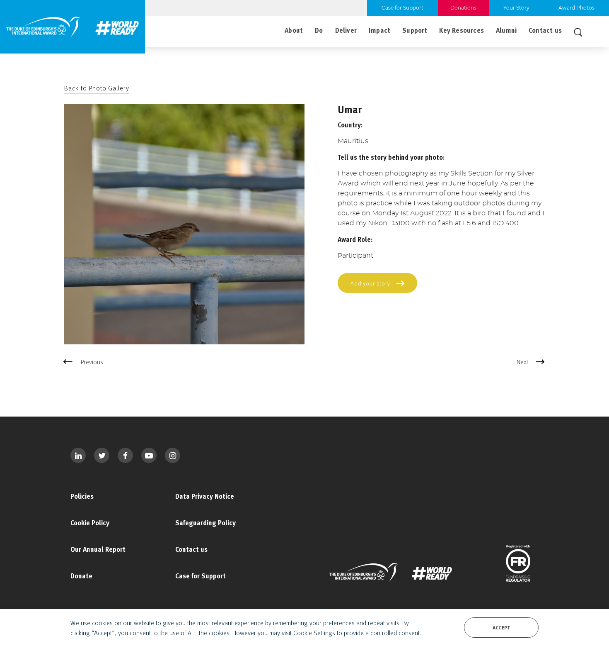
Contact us (545, 30)
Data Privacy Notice (204, 496)
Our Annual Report (98, 549)
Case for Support (200, 576)
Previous (92, 362)
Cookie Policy (89, 523)
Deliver (346, 30)
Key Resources (461, 30)
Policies (82, 496)
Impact (379, 30)
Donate (81, 576)
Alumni (506, 30)
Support (414, 30)
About (294, 30)
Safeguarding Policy (205, 523)
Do (319, 30)
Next (522, 362)
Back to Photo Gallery (96, 88)
